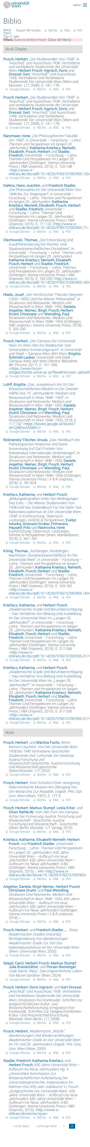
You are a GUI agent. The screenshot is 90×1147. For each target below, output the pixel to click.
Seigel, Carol (13, 963)
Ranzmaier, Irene (16, 136)
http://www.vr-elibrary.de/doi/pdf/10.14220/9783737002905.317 (49, 654)
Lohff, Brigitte (14, 384)
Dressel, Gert (19, 74)
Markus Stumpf (42, 808)
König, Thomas (15, 551)
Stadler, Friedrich (29, 209)
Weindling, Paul (56, 314)
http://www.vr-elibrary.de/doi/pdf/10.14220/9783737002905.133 (49, 172)
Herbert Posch (30, 70)
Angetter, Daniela (17, 886)
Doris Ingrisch (40, 987)
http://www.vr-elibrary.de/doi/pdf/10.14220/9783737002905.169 (49, 591)
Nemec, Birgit (36, 310)
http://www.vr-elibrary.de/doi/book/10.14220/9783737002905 (47, 873)
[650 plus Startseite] (45, 5)
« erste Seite (21, 1126)
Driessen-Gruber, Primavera (45, 524)
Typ (5, 36)
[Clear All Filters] (59, 40)
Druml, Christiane (23, 314)
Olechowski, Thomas (20, 240)
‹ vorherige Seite (46, 1126)
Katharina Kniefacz (45, 148)
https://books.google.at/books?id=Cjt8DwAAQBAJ (42, 426)
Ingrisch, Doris (56, 70)
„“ (52, 59)
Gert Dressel (71, 987)
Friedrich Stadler (62, 185)
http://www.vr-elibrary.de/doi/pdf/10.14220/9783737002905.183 (49, 280)
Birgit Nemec (43, 886)
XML (67, 30)
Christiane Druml (22, 890)
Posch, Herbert (15, 59)
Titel (6, 33)
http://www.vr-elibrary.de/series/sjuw (34, 1112)
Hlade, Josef (13, 294)
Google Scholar (20, 89)
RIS (79, 30)
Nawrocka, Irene (51, 527)
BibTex (52, 30)
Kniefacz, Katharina (19, 494)
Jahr (16, 36)
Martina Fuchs (48, 742)
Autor (7, 30)
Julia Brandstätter (23, 967)
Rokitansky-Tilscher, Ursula (25, 440)
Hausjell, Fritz (20, 527)
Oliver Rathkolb (21, 812)
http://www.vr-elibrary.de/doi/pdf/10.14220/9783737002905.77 (48, 226)
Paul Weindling (56, 890)
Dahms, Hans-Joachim (21, 185)
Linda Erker (66, 808)
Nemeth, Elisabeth (39, 205)
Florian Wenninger (61, 967)
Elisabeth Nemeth (51, 839)
